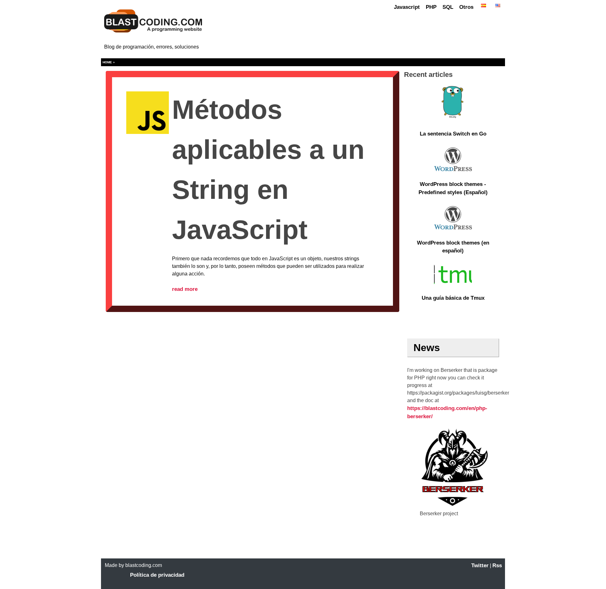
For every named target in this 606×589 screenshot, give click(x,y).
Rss (497, 566)
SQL (448, 7)
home (107, 62)
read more (185, 289)
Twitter (480, 566)
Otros (466, 7)
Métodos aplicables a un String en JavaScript (268, 170)
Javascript (407, 7)
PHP (431, 7)
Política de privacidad (157, 575)
